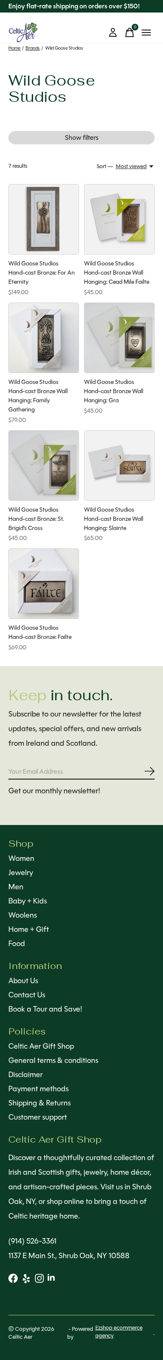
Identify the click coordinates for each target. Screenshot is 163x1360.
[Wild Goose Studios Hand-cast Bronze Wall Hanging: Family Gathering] (43, 338)
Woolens (22, 915)
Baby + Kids (27, 901)
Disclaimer (25, 1074)
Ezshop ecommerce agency (119, 1332)
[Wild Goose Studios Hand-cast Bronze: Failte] (43, 583)
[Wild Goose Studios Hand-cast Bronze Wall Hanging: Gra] (119, 338)
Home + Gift (28, 929)
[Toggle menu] (146, 32)
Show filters (82, 137)
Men (15, 886)
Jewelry (20, 872)
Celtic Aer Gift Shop (41, 1046)
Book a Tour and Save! (45, 1009)
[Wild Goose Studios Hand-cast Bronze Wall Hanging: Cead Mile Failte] (119, 219)
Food (16, 943)
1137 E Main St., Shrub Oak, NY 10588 (69, 1255)
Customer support (37, 1117)
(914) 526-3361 (32, 1241)
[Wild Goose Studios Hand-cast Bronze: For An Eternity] (43, 219)
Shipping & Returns (39, 1103)
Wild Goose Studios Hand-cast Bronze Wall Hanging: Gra (113, 391)
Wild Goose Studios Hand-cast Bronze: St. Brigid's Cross (36, 518)
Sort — (105, 166)
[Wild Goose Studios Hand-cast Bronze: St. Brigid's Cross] (43, 465)
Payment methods (38, 1088)
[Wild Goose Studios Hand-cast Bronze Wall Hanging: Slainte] (119, 465)
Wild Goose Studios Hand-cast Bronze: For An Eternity (41, 272)
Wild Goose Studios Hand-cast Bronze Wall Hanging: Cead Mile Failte (116, 272)
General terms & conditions (53, 1060)
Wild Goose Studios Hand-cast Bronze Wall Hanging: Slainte (113, 518)
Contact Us (26, 994)
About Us (23, 980)
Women (21, 858)
